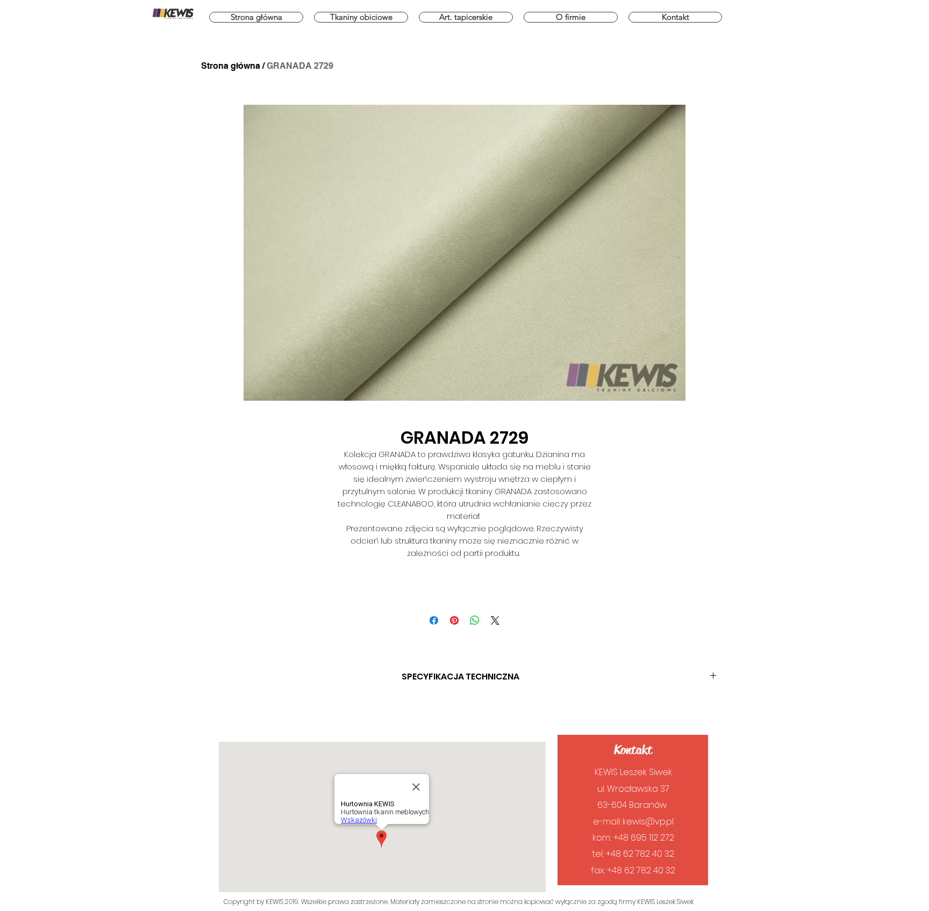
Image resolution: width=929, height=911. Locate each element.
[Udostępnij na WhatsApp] (474, 620)
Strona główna (230, 66)
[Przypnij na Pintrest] (454, 620)
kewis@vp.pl (648, 821)
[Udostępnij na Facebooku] (433, 620)
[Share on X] (495, 620)
